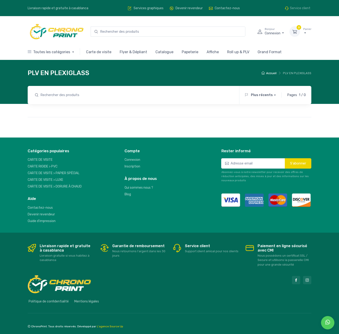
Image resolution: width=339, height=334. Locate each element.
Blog (128, 194)
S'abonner (298, 163)
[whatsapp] (327, 322)
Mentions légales (86, 301)
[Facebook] (296, 280)
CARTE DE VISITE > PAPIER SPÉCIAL (53, 173)
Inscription (132, 166)
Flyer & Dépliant (133, 52)
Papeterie (190, 52)
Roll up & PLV (238, 52)
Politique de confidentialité (49, 301)
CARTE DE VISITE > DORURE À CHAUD (55, 186)
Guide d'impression (42, 221)
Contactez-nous (40, 208)
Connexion (132, 160)
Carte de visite (98, 52)
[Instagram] (307, 280)
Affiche (213, 52)
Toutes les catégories (52, 52)
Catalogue (164, 52)
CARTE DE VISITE (40, 160)
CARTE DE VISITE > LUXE (45, 180)
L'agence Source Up (110, 326)
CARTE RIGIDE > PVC (42, 166)
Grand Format (270, 52)
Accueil (271, 73)
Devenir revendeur (41, 214)
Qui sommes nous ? (139, 188)
